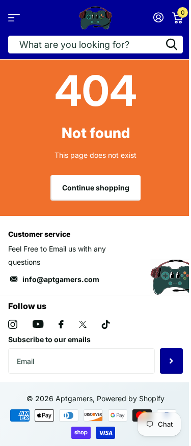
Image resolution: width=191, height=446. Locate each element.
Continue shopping (95, 187)
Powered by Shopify (131, 398)
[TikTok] (106, 324)
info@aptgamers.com (60, 279)
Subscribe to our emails (49, 339)
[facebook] (61, 324)
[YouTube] (38, 324)
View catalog (14, 17)
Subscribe (171, 361)
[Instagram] (12, 324)
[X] (83, 324)
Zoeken (171, 44)
